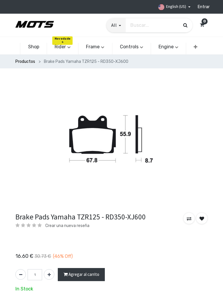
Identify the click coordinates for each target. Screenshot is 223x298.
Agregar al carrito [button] (83, 274)
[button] (195, 47)
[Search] (185, 25)
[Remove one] (20, 274)
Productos (25, 61)
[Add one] (49, 274)
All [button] (114, 25)
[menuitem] (33, 46)
